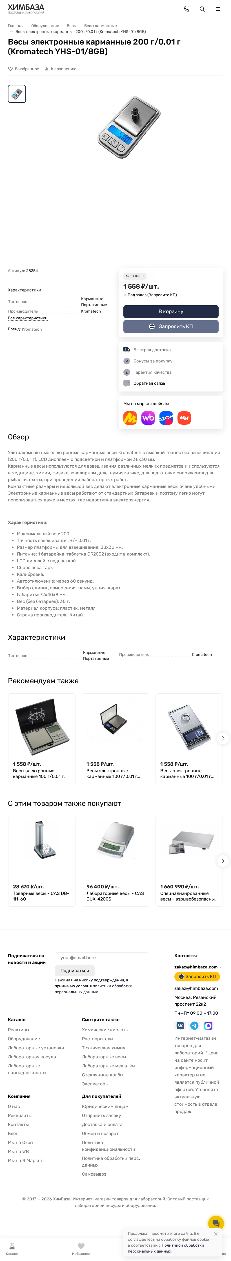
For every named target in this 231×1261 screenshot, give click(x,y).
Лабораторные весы (104, 1056)
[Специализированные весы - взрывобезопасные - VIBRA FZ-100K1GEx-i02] (189, 850)
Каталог (17, 1019)
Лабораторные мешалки (108, 1065)
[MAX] (208, 1025)
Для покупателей (101, 1096)
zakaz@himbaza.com (196, 967)
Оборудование (24, 1038)
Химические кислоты (105, 1029)
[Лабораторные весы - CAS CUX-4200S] (115, 850)
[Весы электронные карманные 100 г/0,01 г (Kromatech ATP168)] (42, 727)
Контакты (18, 1124)
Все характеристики (28, 318)
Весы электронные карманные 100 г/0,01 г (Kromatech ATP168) (38, 773)
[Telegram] (194, 1025)
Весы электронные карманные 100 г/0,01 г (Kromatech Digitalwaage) (113, 773)
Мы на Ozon (20, 1142)
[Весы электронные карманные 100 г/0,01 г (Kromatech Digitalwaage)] (115, 727)
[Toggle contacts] (186, 9)
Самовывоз (94, 1174)
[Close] (215, 1233)
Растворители (97, 1038)
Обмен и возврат (100, 1133)
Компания (19, 1096)
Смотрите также (100, 1019)
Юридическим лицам (105, 1106)
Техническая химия (103, 1047)
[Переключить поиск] (202, 9)
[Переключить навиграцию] (218, 9)
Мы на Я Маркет (25, 1160)
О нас (14, 1106)
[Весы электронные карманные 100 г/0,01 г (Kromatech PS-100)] (189, 727)
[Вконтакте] (180, 1025)
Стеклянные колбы (102, 1075)
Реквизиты (20, 1115)
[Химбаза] (26, 9)
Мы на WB (18, 1151)
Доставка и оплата (102, 1124)
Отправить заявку (101, 1115)
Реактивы (18, 1029)
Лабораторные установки (36, 1047)
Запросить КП (176, 326)
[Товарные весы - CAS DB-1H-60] (42, 850)
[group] (129, 176)
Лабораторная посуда (32, 1056)
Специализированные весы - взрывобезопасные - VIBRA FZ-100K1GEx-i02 (188, 896)
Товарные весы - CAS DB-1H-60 (41, 896)
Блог (13, 1133)
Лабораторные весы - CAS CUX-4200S (115, 896)
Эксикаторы (95, 1084)
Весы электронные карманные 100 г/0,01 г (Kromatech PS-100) (185, 773)
